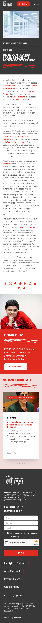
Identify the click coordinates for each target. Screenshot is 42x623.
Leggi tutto (11, 453)
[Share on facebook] (5, 283)
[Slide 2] (19, 463)
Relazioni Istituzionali (15, 43)
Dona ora (23, 4)
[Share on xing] (19, 288)
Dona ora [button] (17, 366)
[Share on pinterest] (20, 283)
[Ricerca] (33, 4)
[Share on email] (24, 288)
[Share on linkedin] (25, 283)
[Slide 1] (17, 463)
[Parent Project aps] (7, 4)
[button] (38, 4)
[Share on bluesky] (35, 283)
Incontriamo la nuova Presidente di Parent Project (20, 425)
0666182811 (11, 495)
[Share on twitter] (10, 283)
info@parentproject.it (13, 497)
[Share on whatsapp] (30, 283)
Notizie (10, 397)
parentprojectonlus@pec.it (15, 500)
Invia (21, 553)
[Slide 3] (22, 463)
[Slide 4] (25, 463)
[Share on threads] (15, 283)
